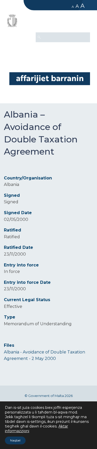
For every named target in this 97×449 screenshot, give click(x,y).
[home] (49, 78)
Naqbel (15, 440)
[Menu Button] (83, 22)
